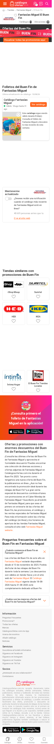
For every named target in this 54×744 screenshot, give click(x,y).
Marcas (5, 628)
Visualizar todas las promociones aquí (24, 40)
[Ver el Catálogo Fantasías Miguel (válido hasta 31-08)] (12, 126)
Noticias (6, 641)
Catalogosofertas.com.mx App (15, 631)
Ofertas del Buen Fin (16, 30)
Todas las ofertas (10, 624)
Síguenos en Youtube (11, 660)
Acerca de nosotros (11, 634)
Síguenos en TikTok (11, 663)
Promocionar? (8, 621)
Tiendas (10, 10)
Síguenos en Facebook (12, 653)
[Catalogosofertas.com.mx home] (19, 4)
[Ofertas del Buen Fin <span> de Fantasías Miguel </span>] (47, 30)
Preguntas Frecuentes (11, 618)
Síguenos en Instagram (12, 657)
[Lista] (41, 3)
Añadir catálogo (9, 638)
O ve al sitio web (22, 218)
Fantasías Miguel (24, 10)
